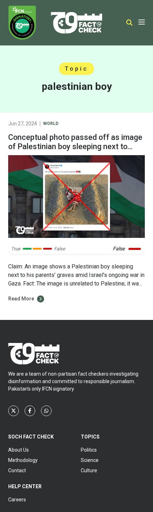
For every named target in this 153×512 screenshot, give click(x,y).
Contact (17, 470)
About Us (18, 450)
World (50, 123)
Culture (89, 470)
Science (90, 460)
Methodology (23, 460)
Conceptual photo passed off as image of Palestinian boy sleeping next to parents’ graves (75, 146)
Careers (17, 499)
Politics (89, 450)
